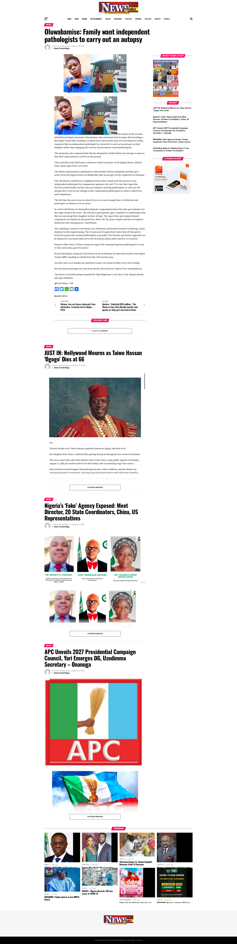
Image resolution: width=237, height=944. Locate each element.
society (157, 19)
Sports (167, 19)
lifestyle (128, 19)
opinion (138, 19)
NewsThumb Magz (62, 48)
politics (148, 19)
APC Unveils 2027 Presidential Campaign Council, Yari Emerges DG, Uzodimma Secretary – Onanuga (170, 130)
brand (84, 19)
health (108, 19)
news (77, 19)
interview (118, 19)
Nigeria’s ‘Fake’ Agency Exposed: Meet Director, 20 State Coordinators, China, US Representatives (171, 119)
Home (69, 19)
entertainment (96, 19)
